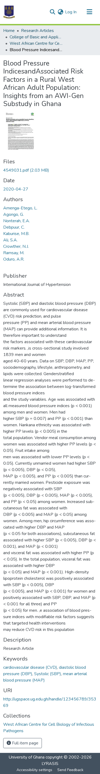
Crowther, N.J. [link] (16, 246)
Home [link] (9, 31)
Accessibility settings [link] (34, 769)
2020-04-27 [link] (15, 189)
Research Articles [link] (37, 31)
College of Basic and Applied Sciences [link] (36, 37)
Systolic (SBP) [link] (47, 674)
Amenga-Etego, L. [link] (20, 208)
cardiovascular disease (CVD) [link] (30, 667)
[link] (50, 170)
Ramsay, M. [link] (13, 253)
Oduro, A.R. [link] (13, 259)
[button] (9, 12)
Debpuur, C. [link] (14, 227)
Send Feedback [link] (70, 769)
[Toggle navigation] (89, 12)
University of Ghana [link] (27, 757)
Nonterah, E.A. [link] (16, 221)
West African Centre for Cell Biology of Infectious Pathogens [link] (36, 43)
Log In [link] (71, 12)
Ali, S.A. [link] (10, 240)
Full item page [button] (24, 743)
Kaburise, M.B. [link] (16, 234)
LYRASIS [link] (50, 764)
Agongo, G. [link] (13, 214)
